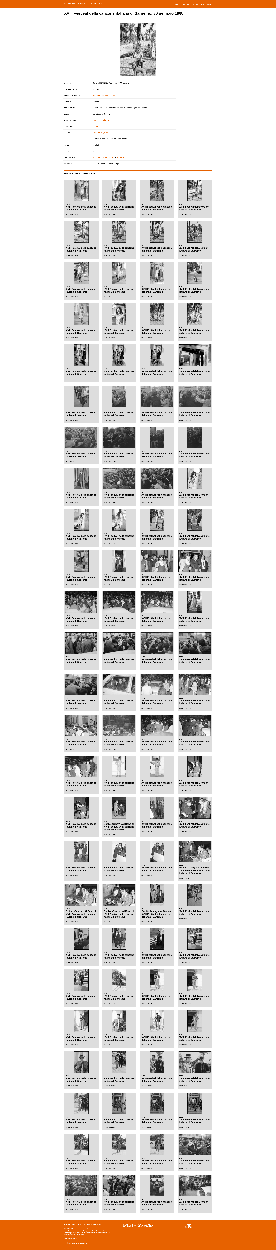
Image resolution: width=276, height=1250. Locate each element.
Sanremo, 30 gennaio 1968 (104, 95)
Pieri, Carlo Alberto (101, 120)
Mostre (208, 5)
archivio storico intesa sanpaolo (83, 4)
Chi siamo (185, 5)
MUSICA (120, 157)
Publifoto (96, 126)
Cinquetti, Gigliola (100, 133)
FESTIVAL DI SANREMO (103, 157)
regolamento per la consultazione (75, 1243)
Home (177, 5)
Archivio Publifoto (197, 5)
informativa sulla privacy (72, 1238)
